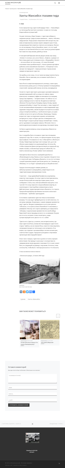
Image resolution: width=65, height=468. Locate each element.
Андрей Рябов (24, 19)
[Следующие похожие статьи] (58, 316)
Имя (10, 387)
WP (11, 465)
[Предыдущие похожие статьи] (54, 316)
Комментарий (15, 375)
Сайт (11, 400)
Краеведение (13, 8)
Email (11, 394)
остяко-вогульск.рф (14, 463)
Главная (7, 8)
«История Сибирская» (47, 342)
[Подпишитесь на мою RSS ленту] (59, 463)
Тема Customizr (23, 465)
